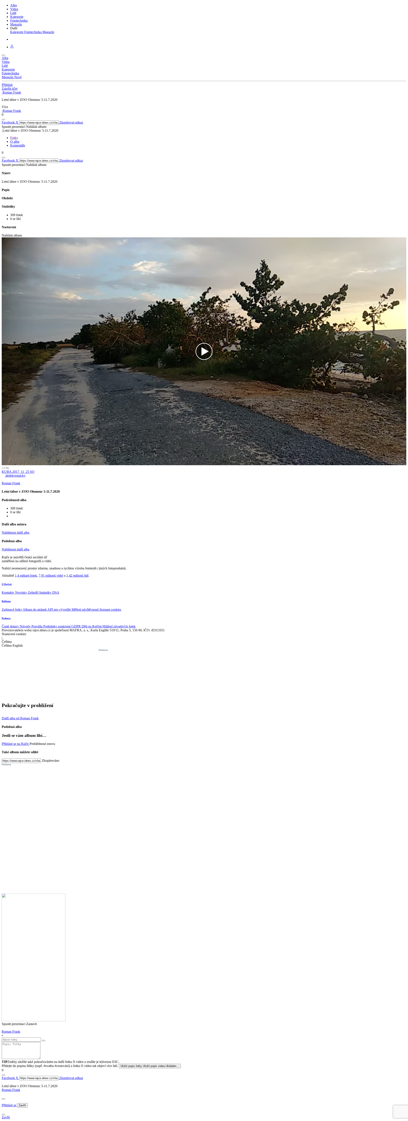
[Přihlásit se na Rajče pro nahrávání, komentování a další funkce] (12, 47)
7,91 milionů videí (51, 575)
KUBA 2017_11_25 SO (18, 472)
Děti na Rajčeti (92, 626)
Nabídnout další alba (15, 532)
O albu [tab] (14, 141)
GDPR (76, 626)
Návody (25, 626)
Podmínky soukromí (57, 626)
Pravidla (37, 626)
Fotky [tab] (14, 138)
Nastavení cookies (14, 634)
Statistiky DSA (49, 592)
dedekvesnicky (15, 475)
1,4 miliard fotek (26, 575)
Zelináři (33, 592)
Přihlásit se (9, 1105)
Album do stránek (35, 609)
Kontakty (8, 592)
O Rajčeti (7, 584)
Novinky (21, 592)
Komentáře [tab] (17, 145)
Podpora (6, 618)
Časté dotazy (11, 626)
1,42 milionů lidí (77, 575)
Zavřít (22, 1105)
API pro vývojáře (59, 609)
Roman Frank (11, 1090)
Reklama (6, 601)
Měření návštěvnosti (85, 609)
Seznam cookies (110, 609)
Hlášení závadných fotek (119, 626)
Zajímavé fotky (12, 609)
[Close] (3, 1099)
